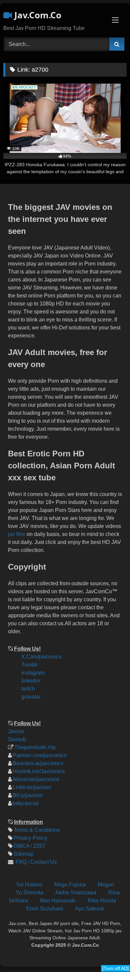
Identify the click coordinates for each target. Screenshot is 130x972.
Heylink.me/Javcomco (39, 771)
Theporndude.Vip (35, 747)
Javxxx (16, 731)
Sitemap (23, 854)
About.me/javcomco (36, 779)
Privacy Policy (30, 838)
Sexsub (17, 739)
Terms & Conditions (37, 830)
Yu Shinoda (29, 892)
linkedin (30, 681)
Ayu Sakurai (89, 908)
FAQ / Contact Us (35, 862)
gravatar (31, 697)
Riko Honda (102, 900)
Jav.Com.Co (36, 15)
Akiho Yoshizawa (75, 892)
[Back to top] (119, 922)
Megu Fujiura (70, 884)
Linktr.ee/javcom (32, 787)
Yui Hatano (29, 884)
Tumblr (29, 665)
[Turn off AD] (115, 968)
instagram (33, 673)
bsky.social (26, 803)
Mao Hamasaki (58, 900)
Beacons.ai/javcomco (38, 763)
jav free (16, 534)
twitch (28, 689)
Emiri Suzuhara (44, 908)
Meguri (106, 884)
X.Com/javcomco (41, 657)
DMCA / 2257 (29, 846)
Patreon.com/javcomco (40, 755)
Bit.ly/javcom (28, 795)
